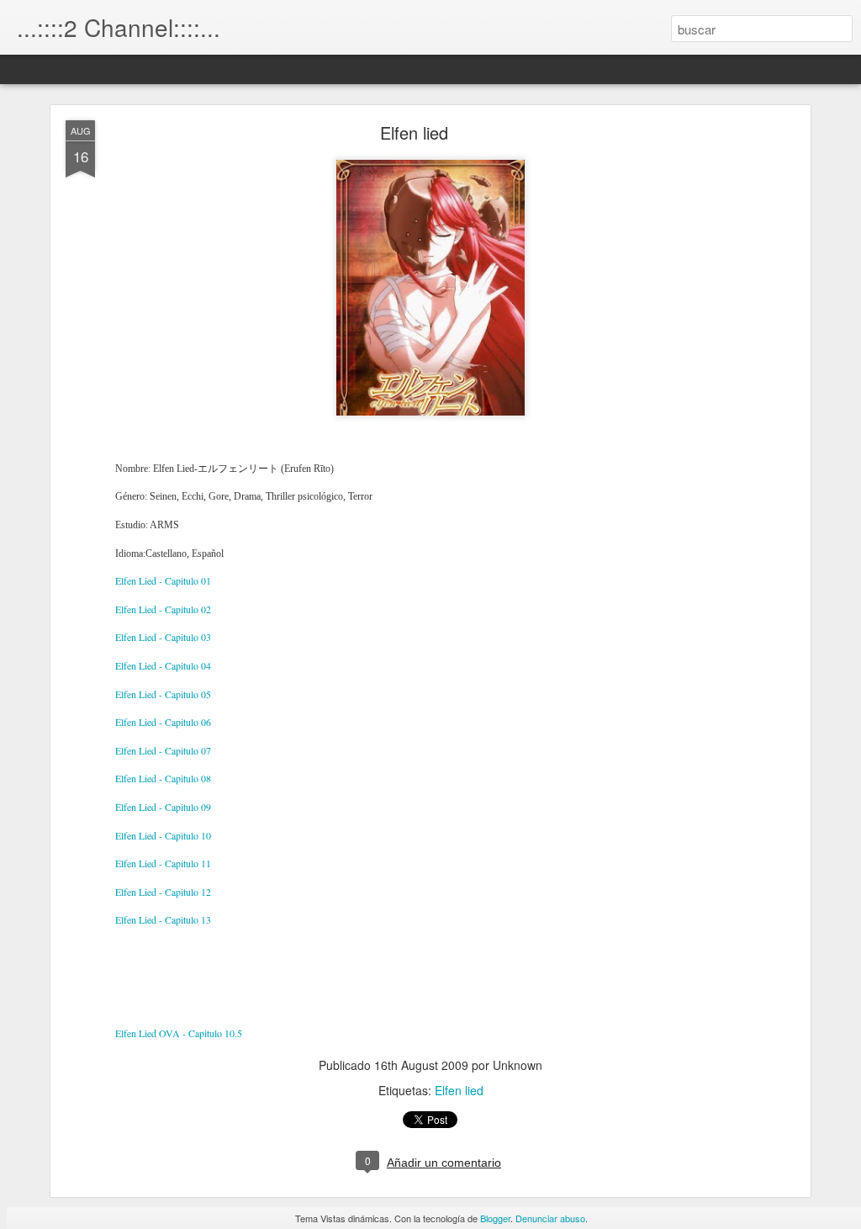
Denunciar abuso (550, 1218)
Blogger (495, 1218)
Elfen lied (414, 132)
